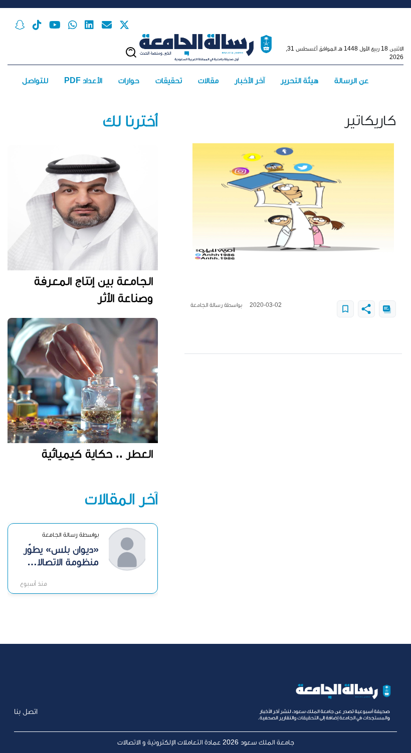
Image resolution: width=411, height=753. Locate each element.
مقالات (208, 80)
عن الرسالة (351, 80)
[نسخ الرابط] (387, 308)
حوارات (128, 80)
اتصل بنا (26, 711)
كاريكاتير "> (345, 308)
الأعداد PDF (83, 80)
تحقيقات (168, 80)
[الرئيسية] (205, 48)
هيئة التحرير (299, 80)
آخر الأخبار (250, 80)
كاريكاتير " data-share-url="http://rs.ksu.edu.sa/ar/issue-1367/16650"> (366, 308)
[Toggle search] (131, 52)
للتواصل (35, 80)
